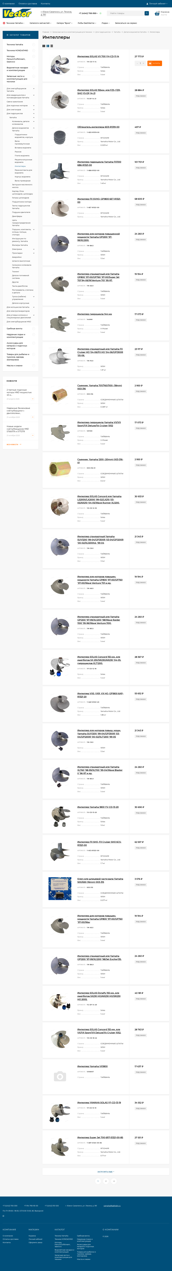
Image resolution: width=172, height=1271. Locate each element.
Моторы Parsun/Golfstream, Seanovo (62, 1244)
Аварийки (17, 257)
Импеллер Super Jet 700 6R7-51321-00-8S (100, 1137)
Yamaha (117, 32)
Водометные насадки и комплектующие (64, 1251)
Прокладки (17, 253)
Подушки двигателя (21, 212)
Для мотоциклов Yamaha (18, 307)
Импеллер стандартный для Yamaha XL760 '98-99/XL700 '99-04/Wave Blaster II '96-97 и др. (100, 770)
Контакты (45, 3)
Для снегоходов (14, 109)
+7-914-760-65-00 (31, 1206)
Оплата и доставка (28, 3)
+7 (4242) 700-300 (87, 13)
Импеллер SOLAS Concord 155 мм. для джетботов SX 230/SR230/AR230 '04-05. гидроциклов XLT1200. (99, 660)
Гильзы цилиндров (20, 198)
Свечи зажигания (15, 102)
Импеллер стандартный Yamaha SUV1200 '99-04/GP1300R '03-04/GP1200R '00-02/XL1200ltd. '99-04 (100, 539)
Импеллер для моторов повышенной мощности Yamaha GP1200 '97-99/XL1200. (98, 237)
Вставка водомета (23, 148)
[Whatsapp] (101, 13)
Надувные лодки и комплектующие (85, 1240)
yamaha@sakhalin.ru (112, 1206)
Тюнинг (15, 271)
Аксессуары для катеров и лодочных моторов (85, 1246)
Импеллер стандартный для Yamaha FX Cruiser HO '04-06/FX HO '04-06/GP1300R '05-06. (100, 352)
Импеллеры (20, 166)
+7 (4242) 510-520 (52, 1206)
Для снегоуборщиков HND (19, 322)
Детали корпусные (20, 303)
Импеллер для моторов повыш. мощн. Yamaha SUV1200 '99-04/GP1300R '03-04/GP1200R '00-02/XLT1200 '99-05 (99, 733)
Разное (18, 152)
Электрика (17, 249)
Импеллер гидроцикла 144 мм (94, 314)
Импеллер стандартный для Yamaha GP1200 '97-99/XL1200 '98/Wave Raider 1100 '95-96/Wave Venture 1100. (98, 620)
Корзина (32, 1236)
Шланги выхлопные (21, 261)
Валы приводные (23, 181)
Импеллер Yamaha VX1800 (92, 1066)
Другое (15, 282)
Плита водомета (22, 155)
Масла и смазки (83, 1259)
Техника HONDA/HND (64, 1239)
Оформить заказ (35, 1242)
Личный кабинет (35, 1239)
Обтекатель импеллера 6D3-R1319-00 (98, 127)
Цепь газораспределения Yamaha (21, 222)
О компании (9, 3)
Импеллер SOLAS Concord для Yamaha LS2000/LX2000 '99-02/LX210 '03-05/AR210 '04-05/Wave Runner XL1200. (99, 499)
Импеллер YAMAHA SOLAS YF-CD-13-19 (99, 1102)
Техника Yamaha (61, 1236)
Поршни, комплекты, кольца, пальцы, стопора (21, 232)
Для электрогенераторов (18, 311)
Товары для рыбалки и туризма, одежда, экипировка (86, 1254)
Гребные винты (83, 1236)
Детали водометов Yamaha (135, 32)
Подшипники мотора (21, 202)
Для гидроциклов (102, 32)
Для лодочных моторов (17, 105)
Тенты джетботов (20, 286)
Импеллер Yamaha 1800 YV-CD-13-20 (98, 807)
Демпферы (17, 216)
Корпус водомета (22, 177)
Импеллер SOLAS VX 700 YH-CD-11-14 (98, 56)
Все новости (13, 444)
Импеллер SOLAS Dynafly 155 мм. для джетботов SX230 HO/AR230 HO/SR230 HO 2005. (99, 996)
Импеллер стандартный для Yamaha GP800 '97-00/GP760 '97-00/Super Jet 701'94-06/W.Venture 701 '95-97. (98, 277)
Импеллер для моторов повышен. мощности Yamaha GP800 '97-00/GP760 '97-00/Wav (100, 919)
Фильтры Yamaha (20, 245)
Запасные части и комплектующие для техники (72, 32)
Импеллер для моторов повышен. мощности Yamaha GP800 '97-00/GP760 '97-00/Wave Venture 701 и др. (100, 579)
